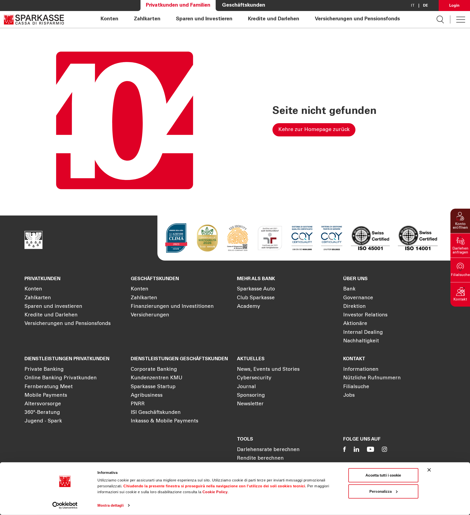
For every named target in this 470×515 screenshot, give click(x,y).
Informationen (360, 369)
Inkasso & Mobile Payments (164, 421)
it (413, 6)
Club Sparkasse (256, 298)
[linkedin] (356, 449)
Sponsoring (251, 395)
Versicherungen (150, 315)
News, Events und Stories (268, 369)
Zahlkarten (147, 19)
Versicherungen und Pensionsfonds (357, 19)
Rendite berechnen (260, 458)
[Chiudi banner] (429, 470)
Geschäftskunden (243, 5)
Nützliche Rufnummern (372, 378)
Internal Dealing (363, 332)
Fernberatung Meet (48, 387)
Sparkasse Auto (256, 289)
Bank (349, 289)
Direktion (354, 306)
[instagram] (384, 449)
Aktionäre (355, 323)
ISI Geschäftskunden (156, 412)
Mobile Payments (45, 395)
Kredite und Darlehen (273, 19)
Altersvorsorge (42, 404)
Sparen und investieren (53, 306)
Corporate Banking (154, 369)
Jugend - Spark (43, 421)
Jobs (349, 395)
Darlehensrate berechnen (268, 450)
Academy (248, 306)
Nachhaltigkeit (361, 341)
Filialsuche (356, 387)
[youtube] (370, 449)
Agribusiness (147, 395)
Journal (246, 387)
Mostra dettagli (110, 505)
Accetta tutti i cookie (383, 475)
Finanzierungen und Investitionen (172, 306)
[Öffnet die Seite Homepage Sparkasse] (34, 19)
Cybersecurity (254, 378)
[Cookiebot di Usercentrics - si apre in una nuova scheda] (65, 505)
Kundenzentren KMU (156, 378)
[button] (460, 221)
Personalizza (380, 491)
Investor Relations (365, 315)
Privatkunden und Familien (178, 5)
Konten (109, 19)
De (425, 6)
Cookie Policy (215, 492)
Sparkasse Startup (153, 387)
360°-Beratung (42, 412)
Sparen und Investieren (204, 19)
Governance (358, 298)
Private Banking (44, 369)
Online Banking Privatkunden (60, 378)
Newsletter (250, 404)
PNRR (138, 404)
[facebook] (344, 449)
